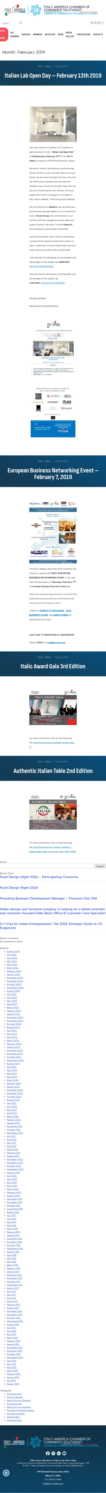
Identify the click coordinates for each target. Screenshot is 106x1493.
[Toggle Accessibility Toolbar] (6, 1473)
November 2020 (15, 1162)
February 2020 (14, 1192)
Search (3, 862)
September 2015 (15, 1357)
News (60, 34)
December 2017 (14, 1275)
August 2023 (13, 1063)
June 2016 (11, 1331)
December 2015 (14, 1347)
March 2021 (12, 1149)
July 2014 (11, 1380)
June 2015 (11, 1361)
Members (37, 34)
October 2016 (13, 1318)
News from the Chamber (19, 1400)
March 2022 (13, 1116)
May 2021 (11, 1143)
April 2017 (11, 1298)
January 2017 (13, 1308)
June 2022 (12, 1106)
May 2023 (12, 1073)
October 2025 (14, 984)
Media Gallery (70, 34)
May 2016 (11, 1334)
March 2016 (12, 1337)
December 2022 (15, 1090)
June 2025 (12, 997)
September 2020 (15, 1169)
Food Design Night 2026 (19, 888)
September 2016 (15, 1321)
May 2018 (11, 1258)
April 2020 (12, 1186)
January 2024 (13, 1047)
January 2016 (13, 1344)
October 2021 (13, 1129)
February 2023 (14, 1083)
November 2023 (15, 1053)
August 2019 (13, 1212)
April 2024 (12, 1037)
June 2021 (11, 1139)
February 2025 (14, 1011)
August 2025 (13, 991)
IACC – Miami (44, 66)
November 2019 (14, 1202)
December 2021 (14, 1126)
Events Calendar (15, 1397)
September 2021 (15, 1133)
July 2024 (12, 1030)
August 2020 (13, 1172)
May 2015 (11, 1364)
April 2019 (11, 1225)
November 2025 (15, 981)
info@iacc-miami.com (53, 1483)
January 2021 (13, 1156)
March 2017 (12, 1301)
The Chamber (14, 34)
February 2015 (13, 1374)
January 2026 (13, 974)
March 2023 (13, 1080)
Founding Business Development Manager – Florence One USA (48, 898)
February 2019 (13, 1232)
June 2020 (12, 1179)
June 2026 (12, 958)
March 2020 (13, 1189)
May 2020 (12, 1182)
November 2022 (15, 1093)
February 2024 (14, 1044)
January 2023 (13, 1086)
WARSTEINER (60, 615)
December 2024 (15, 1017)
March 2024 (13, 1040)
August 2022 (13, 1100)
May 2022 (12, 1110)
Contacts (98, 34)
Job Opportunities (16, 1413)
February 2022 (14, 1120)
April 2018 (11, 1261)
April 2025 (12, 1004)
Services (26, 34)
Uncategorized (14, 1394)
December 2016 (14, 1311)
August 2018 (13, 1252)
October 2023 (14, 1057)
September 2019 (15, 1209)
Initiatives (50, 34)
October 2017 (13, 1281)
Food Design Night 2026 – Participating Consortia (39, 877)
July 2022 (11, 1103)
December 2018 (14, 1238)
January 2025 (13, 1014)
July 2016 (11, 1328)
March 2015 (12, 1370)
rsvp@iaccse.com (55, 642)
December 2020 (15, 1159)
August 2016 (13, 1324)
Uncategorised (14, 1403)
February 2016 (13, 1341)
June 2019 (11, 1219)
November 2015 (14, 1351)
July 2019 (11, 1215)
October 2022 (14, 1096)
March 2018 (12, 1265)
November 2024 (15, 1020)
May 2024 (12, 1034)
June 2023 (12, 1070)
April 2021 (11, 1146)
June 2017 (11, 1291)
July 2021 (11, 1136)
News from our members (19, 1407)
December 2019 (14, 1199)
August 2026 (13, 951)
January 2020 (13, 1195)
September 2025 (15, 987)
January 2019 (13, 1235)
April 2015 (11, 1367)
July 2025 (11, 994)
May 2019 (11, 1222)
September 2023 (15, 1060)
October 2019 (13, 1205)
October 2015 (13, 1354)
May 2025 (12, 1001)
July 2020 (11, 1176)
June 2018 (11, 1255)
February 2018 (13, 1268)
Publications (83, 34)
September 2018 (15, 1248)
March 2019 (12, 1228)
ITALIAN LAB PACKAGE (41, 266)
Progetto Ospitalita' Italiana (20, 1410)
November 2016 (14, 1314)
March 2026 (13, 968)
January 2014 (13, 1384)
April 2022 (12, 1113)
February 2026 (14, 971)
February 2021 (13, 1153)
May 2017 (11, 1295)
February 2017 (13, 1304)
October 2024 (14, 1024)
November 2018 (14, 1242)
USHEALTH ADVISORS (52, 610)
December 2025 (15, 978)
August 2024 (13, 1027)
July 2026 (11, 954)
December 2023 (15, 1050)
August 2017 (13, 1288)
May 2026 (12, 961)
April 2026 (12, 964)
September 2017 (15, 1285)
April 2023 (12, 1077)
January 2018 (13, 1271)
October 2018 (13, 1245)
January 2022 (13, 1123)
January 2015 (13, 1377)
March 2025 (13, 1007)
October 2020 (14, 1166)
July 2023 (11, 1067)
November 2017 (14, 1278)
